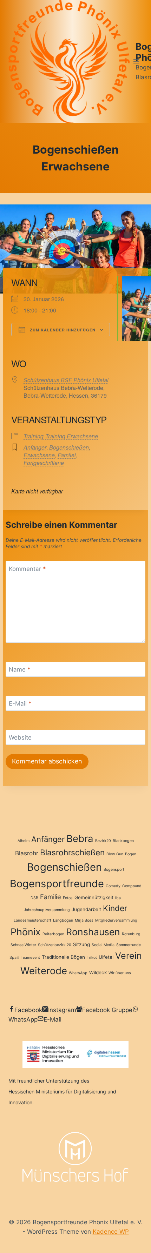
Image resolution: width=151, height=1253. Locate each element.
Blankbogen (123, 840)
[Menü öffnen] (136, 61)
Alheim (23, 840)
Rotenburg (131, 934)
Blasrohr (26, 853)
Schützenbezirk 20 (54, 945)
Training (34, 436)
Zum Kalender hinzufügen (62, 329)
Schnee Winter (23, 945)
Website (20, 737)
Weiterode (43, 971)
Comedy (113, 886)
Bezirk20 (103, 840)
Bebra (79, 838)
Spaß (14, 957)
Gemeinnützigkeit (93, 897)
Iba (118, 898)
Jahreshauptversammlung (47, 910)
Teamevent (30, 957)
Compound (132, 886)
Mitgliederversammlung (116, 920)
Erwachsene (39, 455)
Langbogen (63, 920)
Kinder (115, 908)
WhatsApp (78, 973)
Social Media (103, 945)
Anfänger (35, 447)
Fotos (68, 898)
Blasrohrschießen (72, 852)
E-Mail (20, 703)
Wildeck (98, 972)
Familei (67, 455)
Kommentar (27, 568)
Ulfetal (106, 957)
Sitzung (81, 944)
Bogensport (114, 869)
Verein (128, 955)
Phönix (26, 931)
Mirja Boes (84, 920)
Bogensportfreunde (57, 883)
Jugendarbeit (86, 909)
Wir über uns (120, 973)
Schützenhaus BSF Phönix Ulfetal (66, 380)
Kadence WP (111, 1231)
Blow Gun (114, 854)
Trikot (92, 957)
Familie (50, 897)
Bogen (130, 854)
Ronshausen (93, 931)
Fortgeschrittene (44, 463)
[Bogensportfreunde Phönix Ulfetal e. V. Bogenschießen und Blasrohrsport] (69, 61)
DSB (34, 898)
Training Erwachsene (71, 436)
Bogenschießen (69, 447)
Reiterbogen (53, 934)
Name (20, 669)
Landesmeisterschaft (32, 920)
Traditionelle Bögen (63, 957)
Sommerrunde (128, 945)
